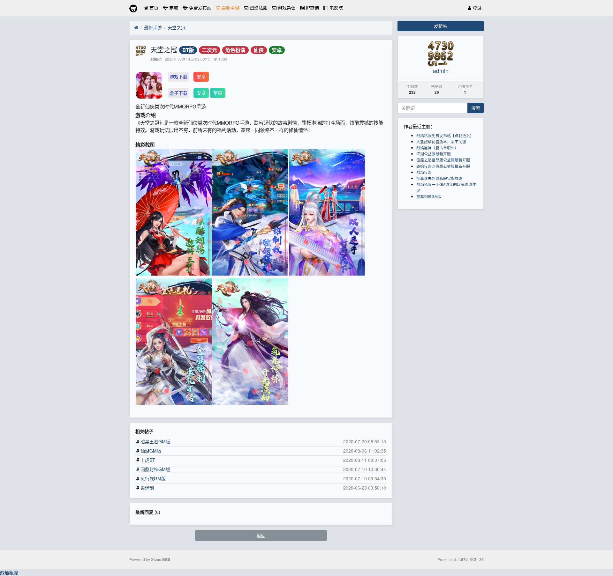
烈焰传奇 (424, 172)
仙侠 (259, 50)
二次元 (209, 50)
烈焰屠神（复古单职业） (437, 147)
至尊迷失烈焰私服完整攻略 (439, 178)
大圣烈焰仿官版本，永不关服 (441, 141)
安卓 (277, 50)
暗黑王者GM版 (155, 441)
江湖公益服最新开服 (433, 153)
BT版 (188, 50)
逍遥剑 (147, 487)
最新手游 (229, 7)
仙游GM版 (150, 450)
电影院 (335, 7)
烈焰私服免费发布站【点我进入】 (445, 135)
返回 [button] (261, 535)
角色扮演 (235, 50)
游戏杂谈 (286, 7)
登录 (476, 7)
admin (156, 59)
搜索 (475, 108)
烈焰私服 (258, 7)
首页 (153, 7)
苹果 (217, 93)
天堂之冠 (176, 27)
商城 (173, 7)
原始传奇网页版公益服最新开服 (443, 166)
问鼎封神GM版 (155, 469)
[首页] (136, 27)
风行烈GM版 (153, 478)
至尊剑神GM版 (429, 196)
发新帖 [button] (440, 26)
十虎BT (147, 460)
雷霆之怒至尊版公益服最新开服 (443, 159)
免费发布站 (199, 7)
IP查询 (312, 7)
